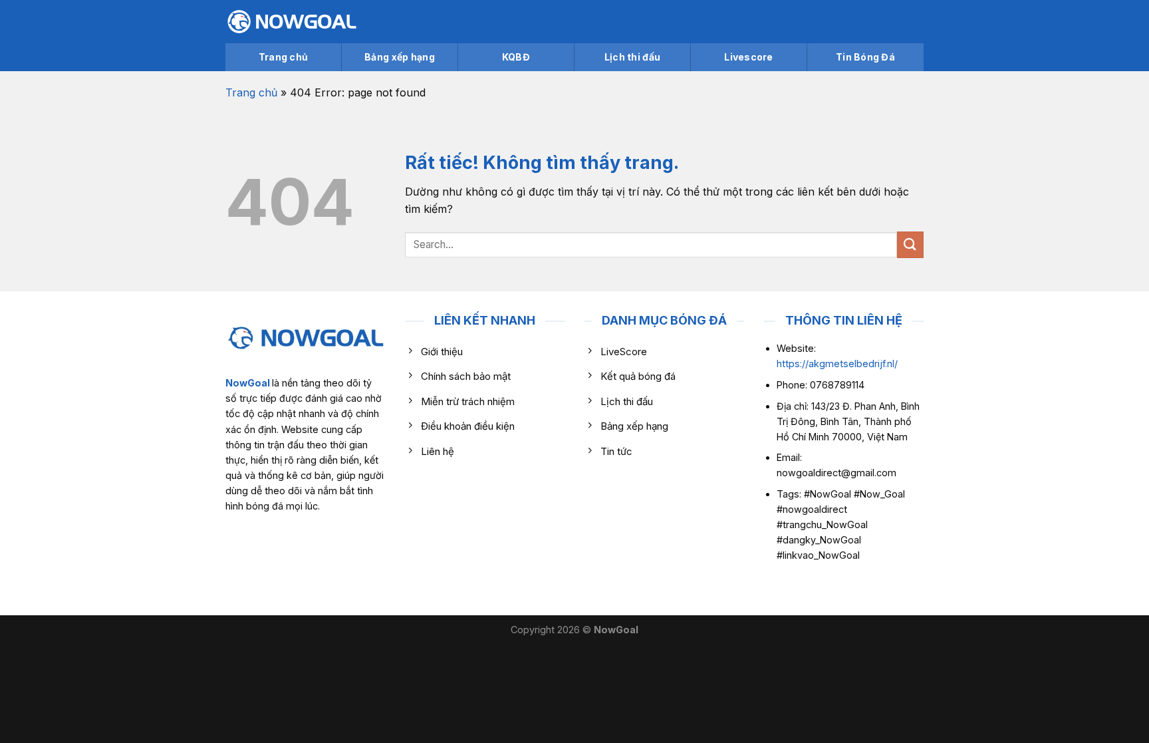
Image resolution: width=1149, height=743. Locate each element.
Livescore (748, 57)
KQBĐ (516, 57)
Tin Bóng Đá (865, 57)
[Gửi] (910, 244)
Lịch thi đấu (632, 57)
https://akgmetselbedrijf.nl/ (837, 363)
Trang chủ (284, 57)
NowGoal (247, 382)
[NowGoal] (291, 21)
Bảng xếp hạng (399, 57)
